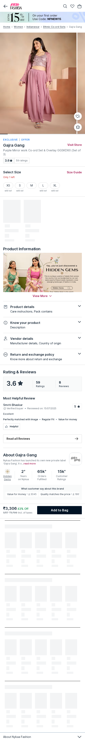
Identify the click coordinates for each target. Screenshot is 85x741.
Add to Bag (59, 510)
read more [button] (30, 463)
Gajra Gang (14, 145)
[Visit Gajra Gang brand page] (75, 459)
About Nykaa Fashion (17, 736)
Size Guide (74, 172)
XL (55, 185)
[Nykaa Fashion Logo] (34, 6)
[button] (5, 6)
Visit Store (74, 144)
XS (8, 185)
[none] (42, 17)
